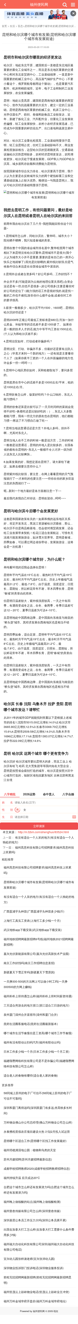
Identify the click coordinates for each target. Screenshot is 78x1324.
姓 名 (7, 802)
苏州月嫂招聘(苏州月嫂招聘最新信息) (28, 1159)
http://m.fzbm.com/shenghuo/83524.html (43, 832)
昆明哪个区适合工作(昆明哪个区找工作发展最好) (35, 1141)
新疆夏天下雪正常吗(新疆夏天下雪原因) (29, 972)
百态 (20, 26)
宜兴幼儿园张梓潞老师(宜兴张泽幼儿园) (29, 1259)
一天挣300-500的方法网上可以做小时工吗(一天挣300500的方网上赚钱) (35, 984)
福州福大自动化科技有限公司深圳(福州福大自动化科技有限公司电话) (39, 1247)
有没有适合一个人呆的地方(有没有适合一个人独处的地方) (39, 899)
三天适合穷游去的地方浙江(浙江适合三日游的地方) (36, 1005)
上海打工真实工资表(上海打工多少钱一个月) (32, 920)
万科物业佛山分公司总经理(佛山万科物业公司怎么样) (38, 1122)
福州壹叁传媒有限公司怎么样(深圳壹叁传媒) (32, 1211)
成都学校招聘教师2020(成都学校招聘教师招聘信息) (37, 1168)
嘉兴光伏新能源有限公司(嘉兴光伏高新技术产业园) (36, 954)
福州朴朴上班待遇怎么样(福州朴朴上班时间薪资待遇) (38, 996)
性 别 (7, 809)
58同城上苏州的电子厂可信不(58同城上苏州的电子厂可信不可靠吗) (38, 1095)
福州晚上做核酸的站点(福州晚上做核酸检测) (32, 1202)
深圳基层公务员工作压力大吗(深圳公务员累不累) (35, 1220)
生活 (12, 26)
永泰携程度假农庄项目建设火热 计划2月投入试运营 (37, 1131)
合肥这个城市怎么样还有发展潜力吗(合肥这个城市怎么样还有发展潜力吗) (39, 1189)
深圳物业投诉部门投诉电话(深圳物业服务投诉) (33, 1268)
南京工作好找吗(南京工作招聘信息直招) (29, 963)
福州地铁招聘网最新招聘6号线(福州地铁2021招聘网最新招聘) (39, 942)
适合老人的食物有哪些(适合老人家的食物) (31, 1075)
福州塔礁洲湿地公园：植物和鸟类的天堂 (30, 1150)
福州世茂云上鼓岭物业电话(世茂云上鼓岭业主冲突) (36, 1292)
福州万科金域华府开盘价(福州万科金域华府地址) (35, 1301)
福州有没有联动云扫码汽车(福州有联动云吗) (32, 1042)
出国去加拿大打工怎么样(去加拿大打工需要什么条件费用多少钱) (39, 1232)
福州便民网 (39, 4)
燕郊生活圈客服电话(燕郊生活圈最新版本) (31, 1024)
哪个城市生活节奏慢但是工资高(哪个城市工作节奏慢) (38, 1033)
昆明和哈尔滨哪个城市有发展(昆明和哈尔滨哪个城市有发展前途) (39, 884)
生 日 (7, 817)
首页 (4, 26)
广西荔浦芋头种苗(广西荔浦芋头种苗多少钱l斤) (34, 911)
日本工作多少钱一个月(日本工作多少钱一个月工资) (36, 1051)
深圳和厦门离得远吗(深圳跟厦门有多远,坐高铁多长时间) (38, 1110)
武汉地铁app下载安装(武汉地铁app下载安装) (33, 930)
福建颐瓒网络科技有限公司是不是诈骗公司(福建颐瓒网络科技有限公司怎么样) (39, 1063)
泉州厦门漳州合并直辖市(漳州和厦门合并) (31, 1014)
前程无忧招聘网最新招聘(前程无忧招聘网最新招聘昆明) (37, 1280)
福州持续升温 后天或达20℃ (22, 1178)
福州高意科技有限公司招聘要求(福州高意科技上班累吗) (37, 870)
